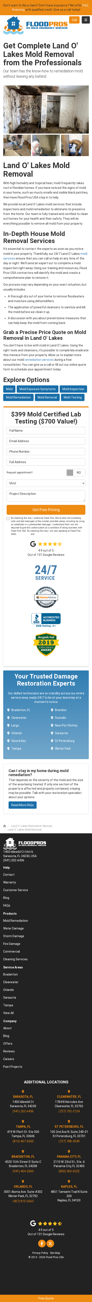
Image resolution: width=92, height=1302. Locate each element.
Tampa (16, 748)
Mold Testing (73, 397)
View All (8, 1013)
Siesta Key (18, 741)
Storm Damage (13, 936)
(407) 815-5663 (23, 1201)
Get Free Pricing (46, 509)
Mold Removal (47, 397)
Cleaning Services (15, 959)
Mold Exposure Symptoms (37, 389)
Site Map (55, 1252)
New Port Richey (66, 725)
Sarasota (61, 733)
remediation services (39, 359)
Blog (6, 897)
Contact (9, 874)
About (7, 1028)
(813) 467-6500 (23, 1141)
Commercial (11, 951)
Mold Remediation (18, 397)
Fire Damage (11, 944)
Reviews (9, 1051)
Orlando (16, 733)
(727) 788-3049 (69, 1141)
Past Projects (12, 1066)
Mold (9, 389)
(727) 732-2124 (69, 1111)
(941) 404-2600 (23, 1171)
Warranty (9, 882)
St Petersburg (64, 741)
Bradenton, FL (20, 710)
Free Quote (46, 1298)
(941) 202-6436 (23, 1111)
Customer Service (15, 890)
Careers (8, 1059)
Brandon (61, 710)
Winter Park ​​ (63, 748)
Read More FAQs (22, 805)
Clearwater (19, 717)
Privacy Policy (42, 534)
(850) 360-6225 (69, 1171)
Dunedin (60, 717)
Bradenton (10, 974)
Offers (7, 1043)
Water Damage (13, 928)
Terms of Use (23, 534)
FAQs (6, 905)
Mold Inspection (73, 389)
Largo (15, 725)
